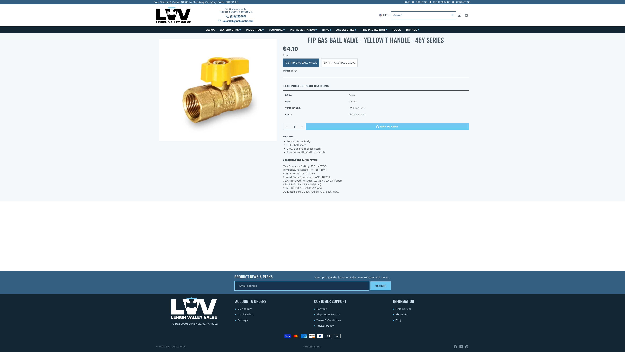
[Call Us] (337, 336)
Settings (241, 320)
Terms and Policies (312, 347)
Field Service (441, 2)
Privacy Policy (324, 325)
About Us (421, 2)
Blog (397, 320)
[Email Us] (328, 336)
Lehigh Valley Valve (175, 347)
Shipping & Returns (327, 314)
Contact (320, 308)
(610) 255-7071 (238, 16)
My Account (243, 308)
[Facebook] (455, 347)
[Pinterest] (467, 347)
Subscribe (380, 286)
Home (406, 2)
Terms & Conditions (327, 320)
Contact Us (463, 2)
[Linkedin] (461, 347)
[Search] (452, 15)
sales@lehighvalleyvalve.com (237, 21)
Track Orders (244, 314)
